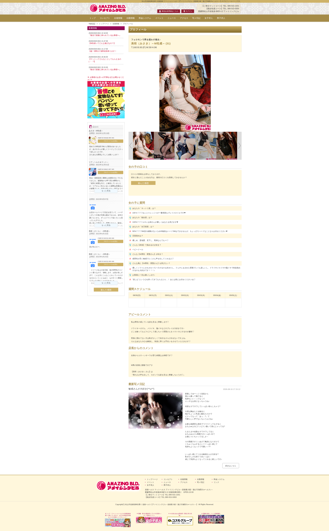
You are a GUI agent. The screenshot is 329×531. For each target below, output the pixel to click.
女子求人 (209, 18)
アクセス (184, 18)
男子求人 (221, 18)
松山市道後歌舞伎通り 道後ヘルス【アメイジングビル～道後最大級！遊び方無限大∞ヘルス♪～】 (161, 504)
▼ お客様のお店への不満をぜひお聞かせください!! (105, 78)
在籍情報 (118, 18)
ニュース (172, 18)
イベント (159, 18)
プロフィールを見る (110, 141)
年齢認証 (92, 24)
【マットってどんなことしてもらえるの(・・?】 (105, 60)
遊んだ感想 (143, 183)
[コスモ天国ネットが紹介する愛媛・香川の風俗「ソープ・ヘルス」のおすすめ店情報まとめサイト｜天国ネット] (118, 523)
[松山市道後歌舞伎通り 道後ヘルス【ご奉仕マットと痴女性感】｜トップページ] (108, 12)
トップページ (104, 24)
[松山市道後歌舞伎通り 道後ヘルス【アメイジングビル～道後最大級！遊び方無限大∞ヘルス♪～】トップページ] (118, 485)
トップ (92, 18)
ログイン (189, 11)
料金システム (145, 18)
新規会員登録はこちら (170, 11)
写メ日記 (196, 18)
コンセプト (105, 18)
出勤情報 (130, 18)
